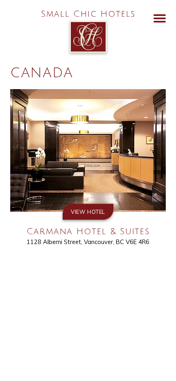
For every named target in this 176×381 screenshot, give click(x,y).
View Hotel (88, 211)
